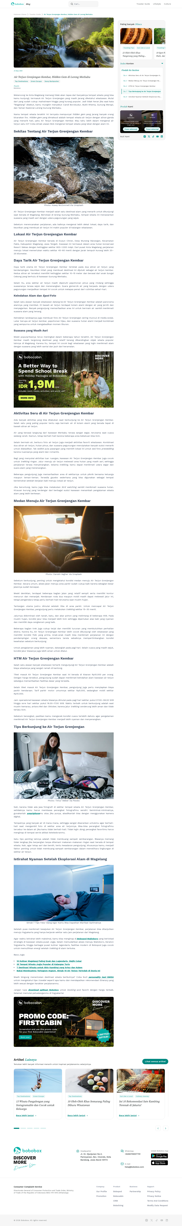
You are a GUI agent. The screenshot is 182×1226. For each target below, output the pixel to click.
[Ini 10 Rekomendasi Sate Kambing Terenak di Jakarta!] (141, 1081)
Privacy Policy (154, 1191)
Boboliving (118, 1205)
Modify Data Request (157, 1205)
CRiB (115, 1201)
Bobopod (117, 1191)
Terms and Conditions (157, 1201)
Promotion (101, 1196)
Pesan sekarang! (131, 129)
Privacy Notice (154, 1196)
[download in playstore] (159, 1155)
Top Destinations (23, 1096)
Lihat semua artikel (155, 1061)
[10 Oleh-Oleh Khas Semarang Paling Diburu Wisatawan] (89, 1081)
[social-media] (144, 136)
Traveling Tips (129, 48)
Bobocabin (118, 1196)
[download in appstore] (159, 1162)
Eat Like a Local (143, 48)
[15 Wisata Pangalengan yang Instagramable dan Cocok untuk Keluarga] (38, 1081)
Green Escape (38, 1096)
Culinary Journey (142, 1096)
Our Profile (101, 1191)
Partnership (135, 1191)
